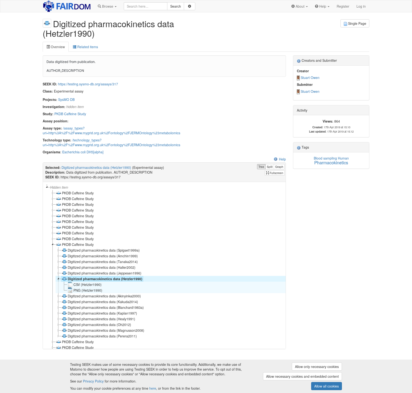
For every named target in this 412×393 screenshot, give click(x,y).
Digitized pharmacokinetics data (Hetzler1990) (96, 167)
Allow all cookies (326, 386)
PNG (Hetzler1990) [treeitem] (87, 290)
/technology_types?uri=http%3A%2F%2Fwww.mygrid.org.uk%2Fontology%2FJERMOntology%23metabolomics (111, 142)
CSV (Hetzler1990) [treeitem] (87, 284)
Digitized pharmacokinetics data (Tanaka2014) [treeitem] (103, 261)
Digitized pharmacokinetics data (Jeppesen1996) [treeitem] (104, 273)
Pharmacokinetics (331, 162)
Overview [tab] (57, 46)
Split (270, 167)
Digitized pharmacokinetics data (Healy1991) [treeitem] (101, 318)
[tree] (164, 265)
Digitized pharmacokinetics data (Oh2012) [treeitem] (99, 324)
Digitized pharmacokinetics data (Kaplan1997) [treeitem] (102, 313)
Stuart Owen (310, 77)
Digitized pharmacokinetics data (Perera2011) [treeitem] (102, 336)
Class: (48, 91)
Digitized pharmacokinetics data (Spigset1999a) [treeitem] (104, 250)
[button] (107, 6)
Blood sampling (325, 158)
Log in (361, 6)
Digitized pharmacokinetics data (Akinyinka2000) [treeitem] (104, 296)
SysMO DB (66, 99)
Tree (261, 167)
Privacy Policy (93, 381)
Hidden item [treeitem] (59, 187)
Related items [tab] (87, 46)
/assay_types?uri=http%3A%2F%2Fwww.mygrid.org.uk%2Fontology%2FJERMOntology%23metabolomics (111, 130)
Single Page (357, 23)
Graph (279, 167)
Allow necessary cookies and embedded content (302, 376)
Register (343, 6)
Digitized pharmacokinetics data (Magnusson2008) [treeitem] (106, 330)
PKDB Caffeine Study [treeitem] (78, 193)
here (152, 388)
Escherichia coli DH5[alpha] (82, 152)
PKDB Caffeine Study (70, 113)
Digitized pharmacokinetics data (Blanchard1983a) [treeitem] (106, 307)
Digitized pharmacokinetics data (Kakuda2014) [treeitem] (103, 301)
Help (282, 159)
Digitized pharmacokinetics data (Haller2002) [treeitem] (101, 267)
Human (343, 158)
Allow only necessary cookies (317, 366)
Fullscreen (276, 173)
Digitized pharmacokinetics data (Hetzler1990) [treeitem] (105, 278)
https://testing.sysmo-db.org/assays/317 (88, 84)
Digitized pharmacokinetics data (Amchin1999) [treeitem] (103, 255)
